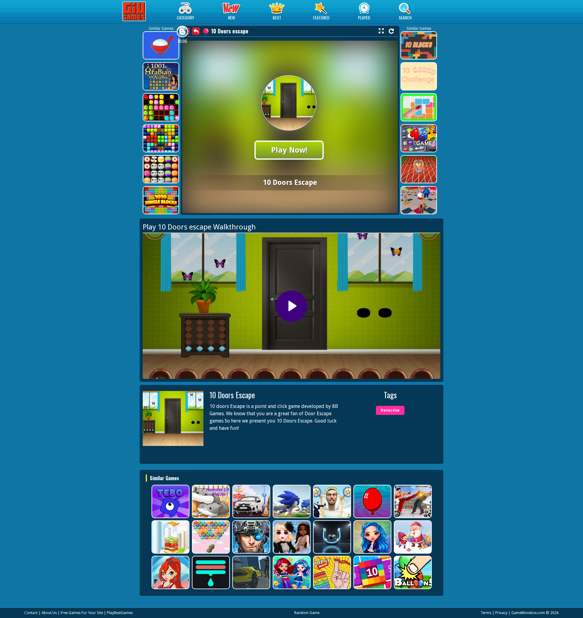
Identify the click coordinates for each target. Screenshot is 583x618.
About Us (49, 613)
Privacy (501, 613)
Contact (31, 613)
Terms (486, 613)
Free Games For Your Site (82, 613)
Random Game (306, 613)
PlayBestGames (120, 613)
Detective (390, 410)
